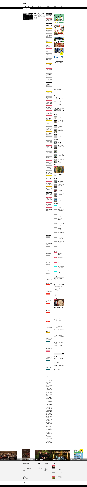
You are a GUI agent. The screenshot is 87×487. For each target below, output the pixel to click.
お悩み (54, 363)
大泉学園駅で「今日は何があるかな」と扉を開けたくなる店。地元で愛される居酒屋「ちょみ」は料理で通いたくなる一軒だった (49, 389)
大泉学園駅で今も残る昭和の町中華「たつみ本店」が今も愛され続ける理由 (49, 402)
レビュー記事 (58, 286)
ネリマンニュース (58, 104)
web (61, 6)
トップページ (24, 469)
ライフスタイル (58, 105)
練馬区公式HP (61, 110)
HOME (25, 6)
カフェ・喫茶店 (55, 286)
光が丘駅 (60, 107)
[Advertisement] (57, 3)
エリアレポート (46, 469)
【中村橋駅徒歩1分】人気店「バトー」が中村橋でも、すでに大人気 (49, 434)
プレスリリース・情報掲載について (27, 468)
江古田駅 (58, 109)
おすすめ (55, 97)
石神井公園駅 (61, 286)
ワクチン (55, 107)
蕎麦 (55, 279)
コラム (45, 470)
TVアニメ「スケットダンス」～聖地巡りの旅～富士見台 (49, 414)
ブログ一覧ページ (25, 470)
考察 (51, 6)
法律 (60, 109)
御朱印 (55, 6)
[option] (8, 455)
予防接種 (57, 107)
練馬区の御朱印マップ (25, 478)
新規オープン (44, 6)
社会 (55, 110)
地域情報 (56, 108)
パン (62, 104)
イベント (56, 98)
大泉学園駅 (60, 108)
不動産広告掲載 (24, 477)
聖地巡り (58, 6)
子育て (62, 108)
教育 (56, 109)
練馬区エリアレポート (25, 467)
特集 (59, 286)
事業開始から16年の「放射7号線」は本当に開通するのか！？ (49, 429)
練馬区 (57, 110)
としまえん (62, 97)
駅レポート (39, 6)
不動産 (24, 476)
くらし (59, 97)
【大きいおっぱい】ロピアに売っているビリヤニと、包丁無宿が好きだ (49, 386)
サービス (60, 101)
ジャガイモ (62, 101)
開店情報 (58, 111)
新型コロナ (29, 6)
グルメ (36, 6)
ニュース (54, 320)
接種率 (55, 109)
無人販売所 (48, 6)
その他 (54, 346)
